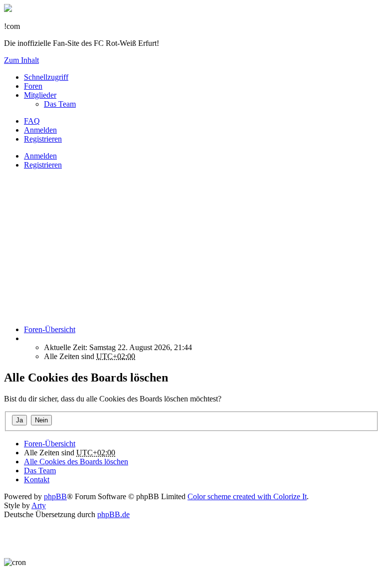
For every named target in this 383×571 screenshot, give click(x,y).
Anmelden (40, 156)
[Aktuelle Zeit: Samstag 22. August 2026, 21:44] (27, 338)
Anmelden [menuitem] (40, 130)
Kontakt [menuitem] (36, 479)
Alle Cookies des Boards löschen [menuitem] (76, 461)
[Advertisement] (191, 247)
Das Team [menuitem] (60, 104)
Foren (33, 86)
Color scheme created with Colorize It (247, 496)
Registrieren (43, 165)
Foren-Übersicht (49, 443)
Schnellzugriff (46, 77)
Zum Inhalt (21, 60)
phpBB (55, 496)
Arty (38, 505)
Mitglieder (40, 95)
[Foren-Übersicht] (8, 9)
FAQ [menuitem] (32, 121)
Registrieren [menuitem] (43, 139)
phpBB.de (113, 514)
